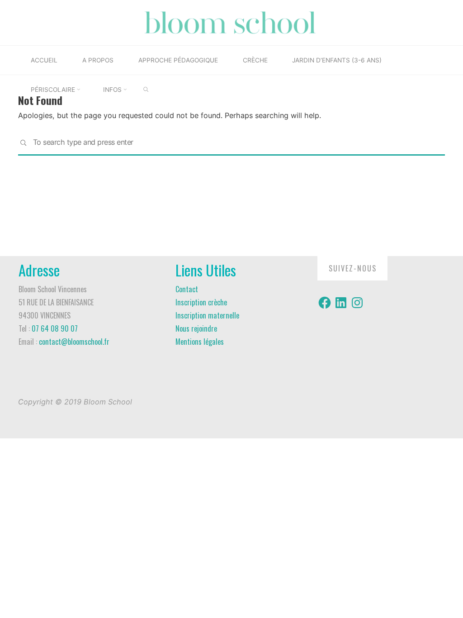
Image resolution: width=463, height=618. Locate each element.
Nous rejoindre (196, 328)
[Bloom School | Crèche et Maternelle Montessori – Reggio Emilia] (231, 21)
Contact (186, 289)
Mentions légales (199, 341)
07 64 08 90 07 (55, 328)
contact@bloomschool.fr (74, 341)
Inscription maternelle (207, 315)
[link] (146, 90)
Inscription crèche (201, 302)
